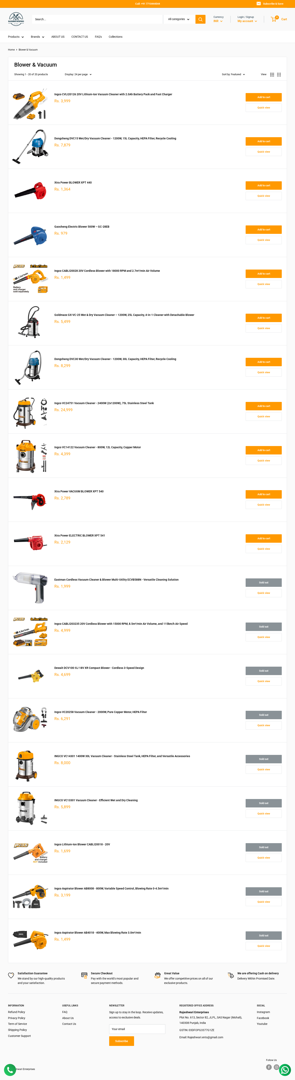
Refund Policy (16, 1012)
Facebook (263, 1018)
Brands (35, 36)
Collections (115, 36)
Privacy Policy (16, 1018)
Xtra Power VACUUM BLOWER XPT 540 (79, 491)
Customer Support (19, 1035)
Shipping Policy (17, 1029)
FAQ (64, 1012)
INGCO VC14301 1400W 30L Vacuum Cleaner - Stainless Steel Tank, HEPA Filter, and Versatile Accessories (122, 756)
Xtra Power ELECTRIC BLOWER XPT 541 (79, 535)
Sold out (263, 582)
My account (246, 21)
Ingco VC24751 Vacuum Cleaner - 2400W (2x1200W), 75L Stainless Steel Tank (104, 403)
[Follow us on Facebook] (269, 1067)
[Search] (200, 19)
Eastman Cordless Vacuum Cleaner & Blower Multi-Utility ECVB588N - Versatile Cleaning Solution (116, 579)
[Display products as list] (272, 74)
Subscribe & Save (273, 3)
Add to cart (263, 97)
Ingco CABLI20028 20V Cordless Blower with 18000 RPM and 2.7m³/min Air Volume (107, 270)
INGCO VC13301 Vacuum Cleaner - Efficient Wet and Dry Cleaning (96, 800)
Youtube (262, 1023)
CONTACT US (79, 36)
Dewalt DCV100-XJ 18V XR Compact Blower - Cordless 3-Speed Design (99, 667)
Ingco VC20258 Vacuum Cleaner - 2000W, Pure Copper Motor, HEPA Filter (100, 712)
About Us (68, 1018)
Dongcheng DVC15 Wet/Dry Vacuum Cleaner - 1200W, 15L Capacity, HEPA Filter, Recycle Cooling (115, 138)
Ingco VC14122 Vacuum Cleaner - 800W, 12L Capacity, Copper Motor (97, 447)
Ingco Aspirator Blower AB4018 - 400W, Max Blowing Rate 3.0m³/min (97, 932)
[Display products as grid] (279, 74)
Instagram (263, 1012)
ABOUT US (57, 36)
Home (11, 49)
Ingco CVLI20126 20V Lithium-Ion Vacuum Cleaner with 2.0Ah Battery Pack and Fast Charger (113, 94)
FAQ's (98, 36)
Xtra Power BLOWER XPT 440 (73, 182)
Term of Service (17, 1023)
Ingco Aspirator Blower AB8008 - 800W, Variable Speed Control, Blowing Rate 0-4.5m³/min (111, 888)
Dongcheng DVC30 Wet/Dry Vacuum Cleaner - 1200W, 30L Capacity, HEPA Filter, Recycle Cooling (115, 359)
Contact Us (69, 1023)
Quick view (263, 107)
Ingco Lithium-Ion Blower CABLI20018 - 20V (82, 844)
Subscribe (121, 1041)
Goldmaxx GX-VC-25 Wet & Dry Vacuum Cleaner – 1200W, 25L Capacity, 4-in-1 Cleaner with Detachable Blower (124, 314)
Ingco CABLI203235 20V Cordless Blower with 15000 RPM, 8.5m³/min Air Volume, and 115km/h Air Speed (121, 623)
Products (13, 36)
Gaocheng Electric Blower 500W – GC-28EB (81, 226)
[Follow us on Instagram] (276, 1067)
